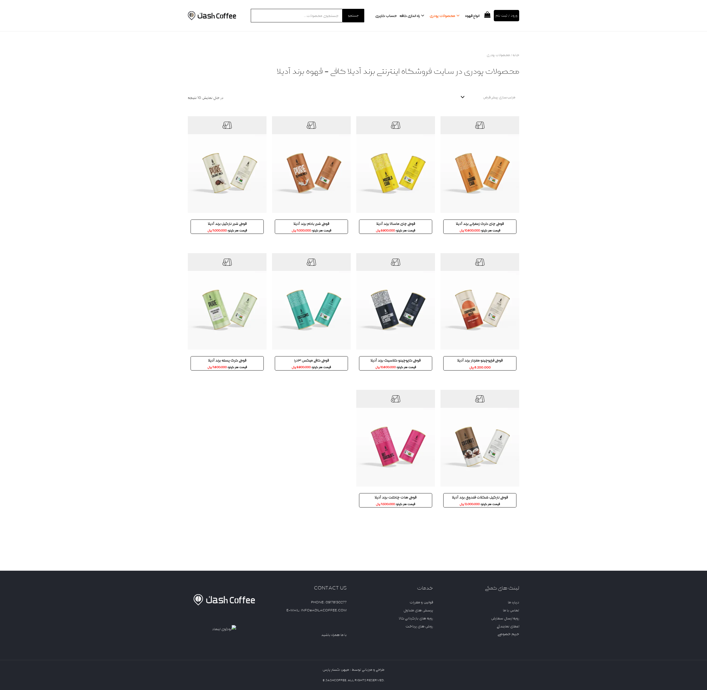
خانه (516, 55)
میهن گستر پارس (336, 669)
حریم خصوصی (508, 634)
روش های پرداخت (419, 626)
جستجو (353, 15)
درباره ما (513, 602)
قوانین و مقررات (421, 602)
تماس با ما (511, 610)
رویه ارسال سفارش (505, 618)
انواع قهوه (472, 15)
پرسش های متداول (418, 610)
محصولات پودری (442, 15)
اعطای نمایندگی (508, 626)
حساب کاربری (386, 15)
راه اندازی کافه (410, 15)
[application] (458, 15)
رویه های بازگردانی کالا (416, 618)
